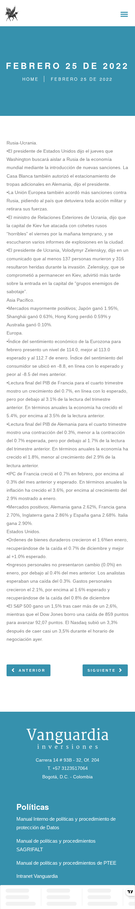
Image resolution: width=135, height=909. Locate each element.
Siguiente (101, 670)
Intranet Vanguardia (37, 876)
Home (30, 79)
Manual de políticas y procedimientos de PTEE (66, 863)
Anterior (32, 670)
